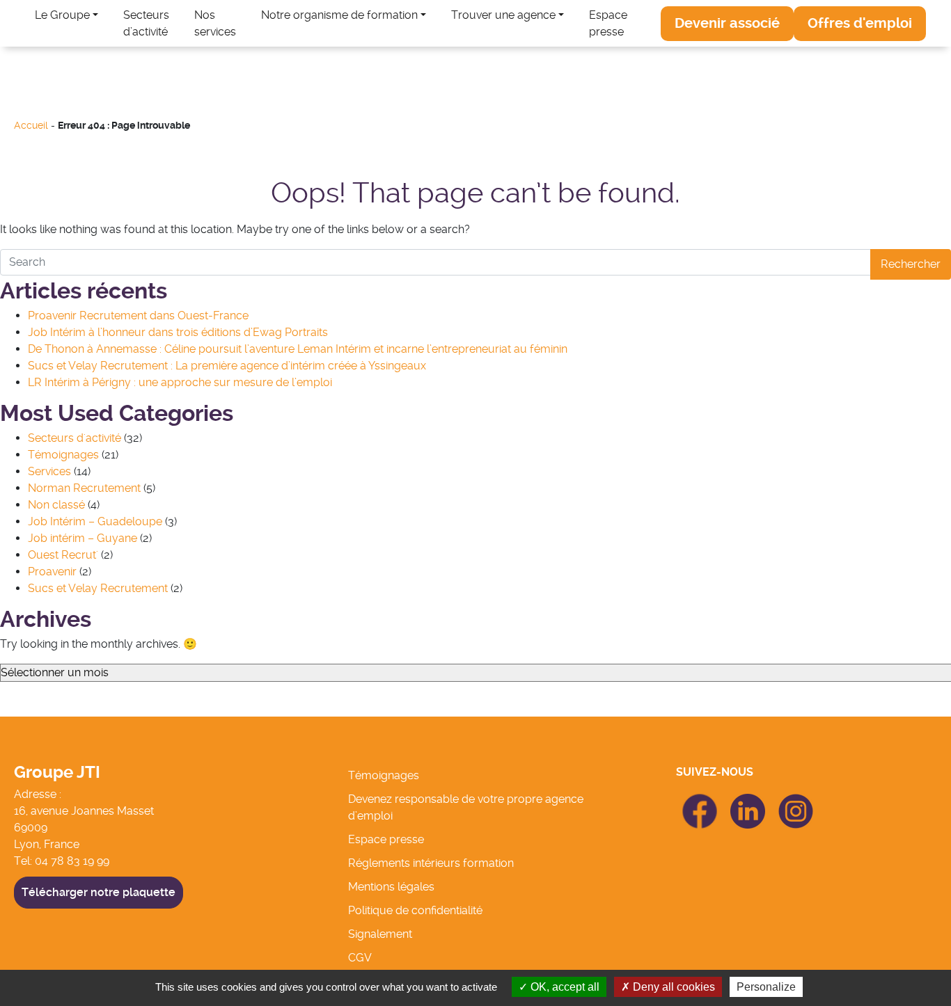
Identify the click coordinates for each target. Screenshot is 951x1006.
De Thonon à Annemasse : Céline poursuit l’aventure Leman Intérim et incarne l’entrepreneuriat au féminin (297, 349)
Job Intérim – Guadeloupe (95, 521)
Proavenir (52, 571)
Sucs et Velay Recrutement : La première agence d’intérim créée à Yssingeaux (227, 365)
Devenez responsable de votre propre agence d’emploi (465, 807)
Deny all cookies (672, 987)
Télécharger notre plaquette (98, 892)
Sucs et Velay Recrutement (98, 588)
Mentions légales (391, 886)
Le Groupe (62, 15)
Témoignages (63, 454)
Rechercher (911, 264)
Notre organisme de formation (339, 15)
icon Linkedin (748, 801)
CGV (360, 957)
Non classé (56, 504)
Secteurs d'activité (74, 438)
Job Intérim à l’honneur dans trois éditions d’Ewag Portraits (178, 332)
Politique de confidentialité (415, 910)
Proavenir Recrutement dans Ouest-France (138, 315)
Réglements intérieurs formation (431, 863)
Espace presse (608, 23)
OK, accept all (563, 987)
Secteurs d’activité (146, 23)
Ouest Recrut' (63, 554)
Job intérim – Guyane (82, 538)
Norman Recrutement (84, 488)
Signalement (380, 934)
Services (49, 471)
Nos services (215, 23)
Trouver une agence (503, 15)
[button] (727, 23)
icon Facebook (700, 799)
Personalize (766, 987)
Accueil (31, 125)
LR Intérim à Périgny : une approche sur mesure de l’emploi (180, 382)
